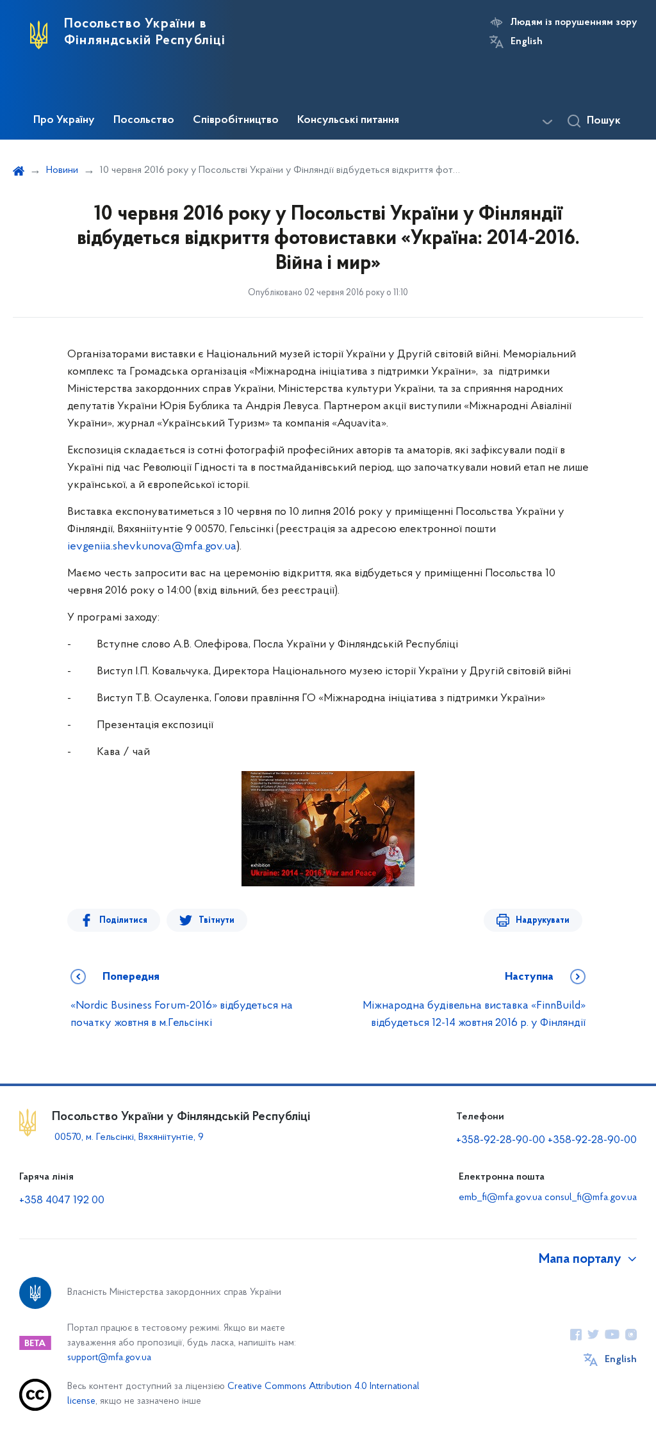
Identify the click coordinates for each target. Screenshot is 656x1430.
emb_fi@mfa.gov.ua (500, 1197)
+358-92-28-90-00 (500, 1140)
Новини (62, 170)
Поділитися (123, 920)
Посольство (143, 120)
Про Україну (64, 120)
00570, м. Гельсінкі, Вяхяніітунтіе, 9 (128, 1137)
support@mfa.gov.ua (109, 1358)
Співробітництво (236, 120)
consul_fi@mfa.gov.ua (591, 1197)
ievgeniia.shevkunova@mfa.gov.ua (151, 547)
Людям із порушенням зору (574, 22)
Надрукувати (543, 920)
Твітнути (216, 920)
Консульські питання (348, 120)
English (527, 42)
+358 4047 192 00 (61, 1201)
